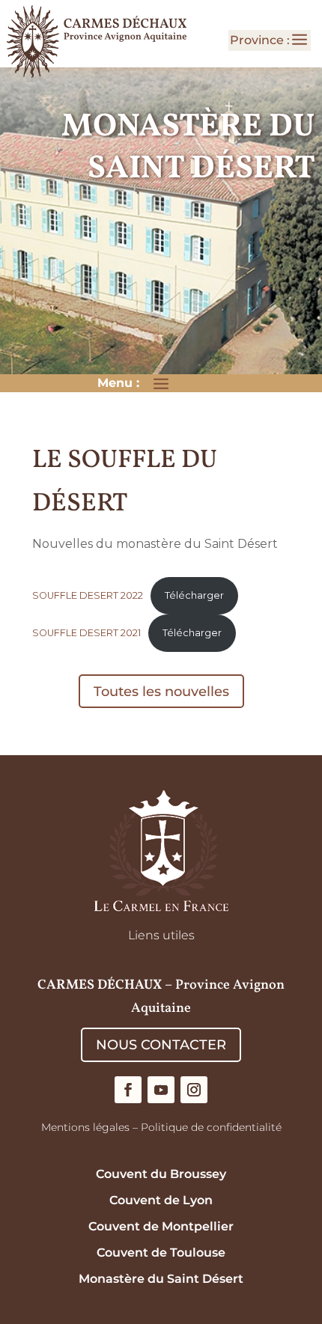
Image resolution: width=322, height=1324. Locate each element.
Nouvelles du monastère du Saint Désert (155, 544)
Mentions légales (85, 1127)
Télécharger (194, 595)
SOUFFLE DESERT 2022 (87, 595)
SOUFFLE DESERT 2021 (86, 632)
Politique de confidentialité (211, 1127)
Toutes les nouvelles (161, 691)
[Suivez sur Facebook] (128, 1089)
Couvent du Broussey (161, 1174)
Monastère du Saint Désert (161, 1279)
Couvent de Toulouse (161, 1252)
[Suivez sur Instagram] (193, 1089)
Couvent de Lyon (161, 1200)
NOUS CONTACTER (161, 1045)
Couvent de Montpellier (161, 1226)
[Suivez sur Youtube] (161, 1089)
